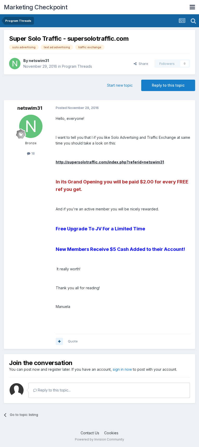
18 (32, 153)
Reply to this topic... (54, 390)
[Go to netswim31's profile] (14, 63)
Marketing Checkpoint (35, 7)
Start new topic (120, 85)
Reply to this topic (168, 85)
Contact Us (90, 433)
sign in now (122, 369)
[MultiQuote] (59, 341)
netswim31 (39, 60)
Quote (73, 341)
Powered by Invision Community (99, 439)
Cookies (111, 433)
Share (142, 63)
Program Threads (77, 66)
